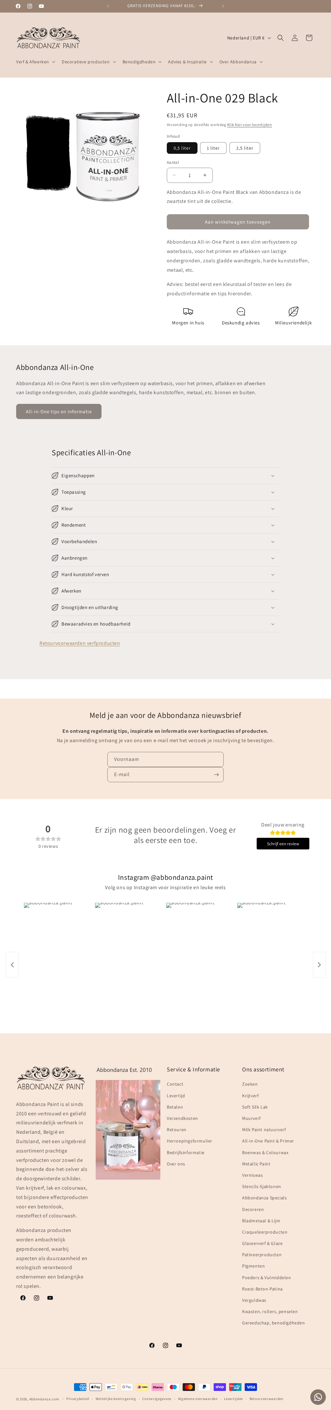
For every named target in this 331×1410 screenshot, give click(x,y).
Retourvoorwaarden (266, 1398)
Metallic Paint (256, 1164)
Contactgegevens (157, 1398)
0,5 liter (182, 148)
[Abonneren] (216, 774)
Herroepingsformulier (189, 1141)
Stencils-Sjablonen (261, 1186)
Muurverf (251, 1118)
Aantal (173, 162)
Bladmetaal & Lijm (261, 1221)
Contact (175, 1084)
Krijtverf (250, 1096)
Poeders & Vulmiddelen (266, 1277)
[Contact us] (318, 1397)
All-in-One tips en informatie (59, 411)
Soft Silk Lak (255, 1107)
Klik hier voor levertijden (249, 124)
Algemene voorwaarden (198, 1398)
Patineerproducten (262, 1254)
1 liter (213, 148)
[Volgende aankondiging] (223, 6)
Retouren (177, 1129)
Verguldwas (254, 1300)
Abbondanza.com (44, 1399)
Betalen (175, 1107)
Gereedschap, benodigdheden (273, 1323)
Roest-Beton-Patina (262, 1289)
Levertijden (233, 1398)
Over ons (176, 1164)
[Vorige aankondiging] (108, 6)
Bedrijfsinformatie (186, 1152)
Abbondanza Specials (264, 1198)
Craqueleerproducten (264, 1232)
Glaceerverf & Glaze (262, 1243)
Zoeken (250, 1084)
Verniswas (252, 1175)
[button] (35, 61)
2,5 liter (244, 148)
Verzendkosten (182, 1118)
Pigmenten (253, 1266)
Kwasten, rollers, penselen (270, 1311)
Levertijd (176, 1096)
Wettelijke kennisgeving (116, 1398)
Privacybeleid (77, 1398)
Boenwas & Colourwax (265, 1152)
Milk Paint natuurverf (264, 1129)
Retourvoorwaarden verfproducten (79, 643)
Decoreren (253, 1209)
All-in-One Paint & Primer (268, 1141)
